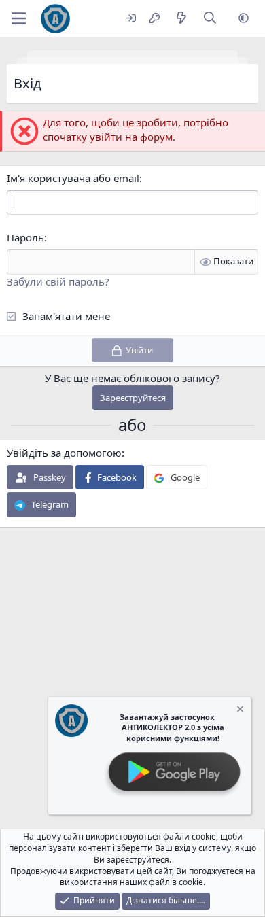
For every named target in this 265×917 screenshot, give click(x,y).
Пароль (25, 237)
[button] (243, 18)
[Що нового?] (181, 18)
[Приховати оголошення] (239, 710)
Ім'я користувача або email (73, 178)
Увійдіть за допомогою (64, 453)
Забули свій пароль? (58, 281)
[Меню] (19, 18)
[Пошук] (210, 18)
